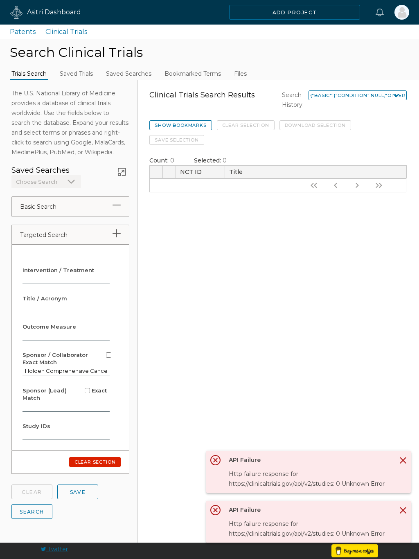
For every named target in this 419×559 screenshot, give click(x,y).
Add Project (295, 12)
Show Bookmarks (180, 125)
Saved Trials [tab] (76, 73)
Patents (23, 32)
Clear (32, 492)
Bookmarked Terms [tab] (192, 73)
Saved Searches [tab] (128, 73)
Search (32, 512)
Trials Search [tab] (29, 73)
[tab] (117, 205)
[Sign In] (401, 12)
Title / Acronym (45, 298)
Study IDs (36, 426)
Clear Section (94, 462)
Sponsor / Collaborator (56, 358)
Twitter (57, 549)
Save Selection (176, 140)
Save (78, 492)
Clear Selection (245, 125)
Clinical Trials (66, 32)
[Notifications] (379, 12)
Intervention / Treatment (58, 270)
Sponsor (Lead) (65, 394)
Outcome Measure (49, 326)
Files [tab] (240, 73)
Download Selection (315, 125)
